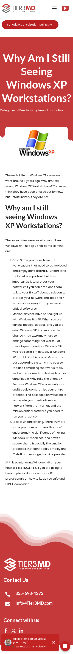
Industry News (36, 110)
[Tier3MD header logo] (18, 5)
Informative (55, 110)
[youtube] (65, 8)
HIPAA (21, 110)
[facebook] (6, 630)
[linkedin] (21, 630)
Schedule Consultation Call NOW (29, 25)
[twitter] (13, 630)
